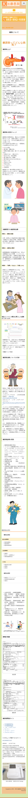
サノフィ (7, 729)
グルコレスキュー (9, 732)
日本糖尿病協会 (9, 725)
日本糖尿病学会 (9, 724)
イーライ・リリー (9, 730)
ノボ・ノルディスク (10, 727)
